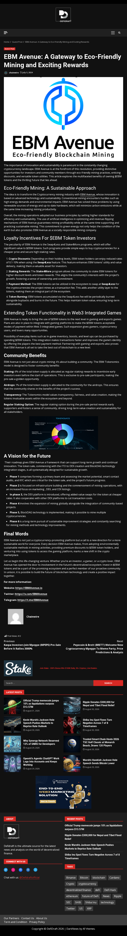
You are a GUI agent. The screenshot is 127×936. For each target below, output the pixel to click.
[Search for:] (48, 683)
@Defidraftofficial (29, 877)
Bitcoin (84, 877)
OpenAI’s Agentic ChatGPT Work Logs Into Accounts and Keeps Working (12, 763)
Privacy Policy (37, 922)
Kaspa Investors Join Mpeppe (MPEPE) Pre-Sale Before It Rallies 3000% (32, 644)
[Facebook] (20, 870)
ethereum (72, 896)
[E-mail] (9, 632)
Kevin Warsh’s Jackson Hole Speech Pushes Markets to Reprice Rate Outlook (12, 724)
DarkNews (72, 928)
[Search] (119, 33)
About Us (41, 918)
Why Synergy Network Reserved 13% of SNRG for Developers (12, 744)
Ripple (117, 896)
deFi (97, 890)
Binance (71, 877)
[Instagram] (13, 870)
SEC (68, 902)
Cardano (114, 877)
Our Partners (11, 918)
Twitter (70, 908)
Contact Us (27, 918)
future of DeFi (90, 896)
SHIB (78, 902)
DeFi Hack (110, 890)
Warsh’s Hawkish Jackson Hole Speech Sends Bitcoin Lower (72, 763)
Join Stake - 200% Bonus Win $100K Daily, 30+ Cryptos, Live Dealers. (68, 668)
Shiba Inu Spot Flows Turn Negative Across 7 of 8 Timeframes (72, 724)
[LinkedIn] (28, 870)
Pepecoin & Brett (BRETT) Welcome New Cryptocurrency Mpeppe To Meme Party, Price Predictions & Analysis (94, 646)
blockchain (99, 877)
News (106, 896)
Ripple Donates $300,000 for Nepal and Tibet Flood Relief (72, 705)
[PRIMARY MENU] (113, 33)
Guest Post (9, 49)
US (81, 908)
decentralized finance (78, 890)
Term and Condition (15, 922)
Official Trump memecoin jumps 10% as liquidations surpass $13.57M (12, 705)
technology (107, 902)
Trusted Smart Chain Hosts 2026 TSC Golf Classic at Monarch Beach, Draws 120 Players (72, 744)
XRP (89, 908)
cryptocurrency (87, 884)
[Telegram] (35, 870)
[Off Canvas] (6, 32)
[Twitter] (6, 870)
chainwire (14, 72)
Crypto (70, 884)
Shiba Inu (90, 902)
